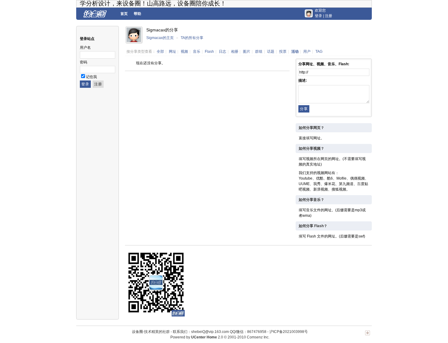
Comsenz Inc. (258, 337)
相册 (234, 51)
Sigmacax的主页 (160, 38)
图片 (246, 51)
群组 (258, 51)
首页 (124, 14)
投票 (282, 51)
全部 (160, 51)
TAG (318, 51)
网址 (172, 51)
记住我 (91, 77)
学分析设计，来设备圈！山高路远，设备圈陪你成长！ (153, 3)
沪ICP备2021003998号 (288, 332)
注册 (328, 16)
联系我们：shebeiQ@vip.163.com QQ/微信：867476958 (219, 332)
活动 (295, 51)
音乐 (196, 51)
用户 (307, 51)
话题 (270, 51)
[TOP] (367, 336)
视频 (184, 51)
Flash (209, 51)
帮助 (137, 14)
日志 (222, 51)
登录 (318, 16)
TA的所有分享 (192, 38)
